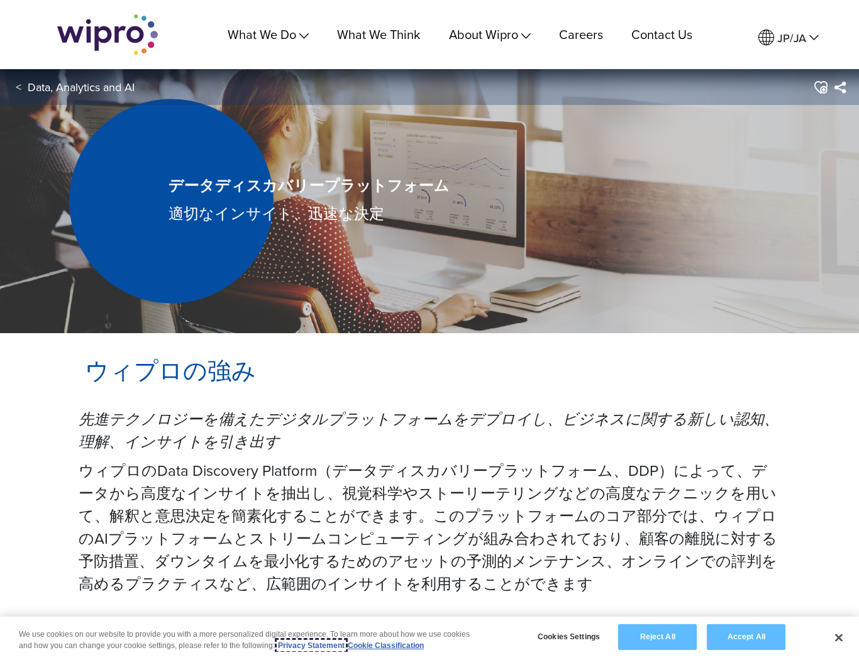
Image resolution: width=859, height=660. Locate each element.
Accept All (746, 636)
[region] (429, 638)
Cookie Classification (386, 645)
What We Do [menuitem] (262, 34)
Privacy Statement (311, 645)
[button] (820, 87)
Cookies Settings (569, 636)
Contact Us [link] (661, 34)
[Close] (839, 637)
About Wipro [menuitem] (483, 34)
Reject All (657, 636)
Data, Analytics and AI (81, 87)
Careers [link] (581, 34)
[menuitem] (789, 38)
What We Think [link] (378, 34)
